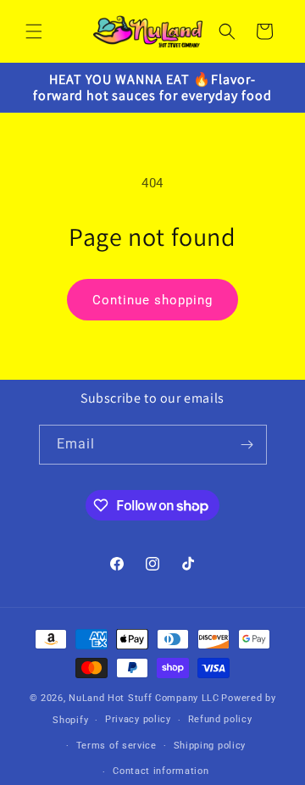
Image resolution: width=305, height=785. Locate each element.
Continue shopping (152, 300)
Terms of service (116, 745)
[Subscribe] (247, 445)
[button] (34, 31)
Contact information (160, 771)
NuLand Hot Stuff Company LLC (144, 698)
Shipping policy (210, 745)
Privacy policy (138, 719)
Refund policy (220, 719)
